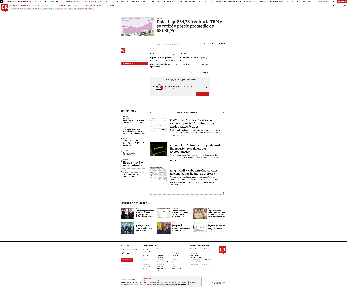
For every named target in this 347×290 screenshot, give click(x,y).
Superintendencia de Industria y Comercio (202, 264)
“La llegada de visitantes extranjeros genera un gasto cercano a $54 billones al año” (134, 131)
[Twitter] (208, 44)
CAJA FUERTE (93, 5)
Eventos (174, 259)
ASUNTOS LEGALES (81, 5)
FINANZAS (16, 5)
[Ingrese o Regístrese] (344, 5)
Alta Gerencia (161, 249)
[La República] (4, 8)
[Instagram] (132, 246)
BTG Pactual (88, 8)
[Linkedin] (212, 44)
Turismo (63, 8)
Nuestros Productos (195, 251)
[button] (152, 87)
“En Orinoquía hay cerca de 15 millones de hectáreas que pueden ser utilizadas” (134, 174)
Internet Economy (148, 266)
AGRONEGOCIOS (61, 5)
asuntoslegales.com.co (127, 282)
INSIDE (112, 5)
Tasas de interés (78, 8)
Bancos (70, 8)
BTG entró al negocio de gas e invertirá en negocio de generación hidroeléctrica (134, 163)
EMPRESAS (32, 5)
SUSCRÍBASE (342, 1)
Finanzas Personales (163, 262)
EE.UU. (137, 208)
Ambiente (210, 223)
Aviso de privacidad (195, 255)
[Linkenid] (128, 246)
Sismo (29, 8)
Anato (58, 8)
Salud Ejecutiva (176, 268)
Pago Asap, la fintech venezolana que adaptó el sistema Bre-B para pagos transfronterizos (216, 213)
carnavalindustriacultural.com (129, 284)
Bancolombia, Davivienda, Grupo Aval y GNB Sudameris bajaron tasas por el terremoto (133, 143)
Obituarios (160, 266)
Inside (173, 264)
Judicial (174, 223)
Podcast (145, 268)
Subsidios (44, 8)
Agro (125, 170)
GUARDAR (222, 43)
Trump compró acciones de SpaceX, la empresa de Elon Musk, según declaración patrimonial (145, 213)
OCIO (39, 5)
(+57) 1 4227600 (125, 254)
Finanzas (145, 262)
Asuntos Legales (147, 251)
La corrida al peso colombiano (129, 154)
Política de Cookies (179, 284)
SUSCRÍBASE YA (202, 94)
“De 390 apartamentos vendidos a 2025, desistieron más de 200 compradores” (133, 120)
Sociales (145, 272)
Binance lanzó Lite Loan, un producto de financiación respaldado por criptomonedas (195, 148)
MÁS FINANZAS (217, 193)
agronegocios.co (141, 282)
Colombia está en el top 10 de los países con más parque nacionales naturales (217, 227)
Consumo (145, 255)
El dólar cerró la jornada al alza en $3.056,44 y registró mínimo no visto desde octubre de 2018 (193, 123)
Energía (125, 159)
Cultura (138, 223)
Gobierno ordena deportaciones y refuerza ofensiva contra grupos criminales (181, 227)
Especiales (160, 259)
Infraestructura (161, 264)
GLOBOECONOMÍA (48, 5)
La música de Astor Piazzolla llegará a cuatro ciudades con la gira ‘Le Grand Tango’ (144, 227)
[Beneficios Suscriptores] (338, 5)
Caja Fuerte (160, 251)
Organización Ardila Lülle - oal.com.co (218, 282)
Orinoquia (51, 8)
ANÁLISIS (71, 5)
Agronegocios (147, 249)
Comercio (175, 208)
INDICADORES (104, 5)
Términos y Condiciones (197, 257)
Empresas (145, 259)
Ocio (173, 266)
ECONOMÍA (24, 5)
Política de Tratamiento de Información (201, 259)
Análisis (125, 150)
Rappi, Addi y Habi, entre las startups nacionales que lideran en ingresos (194, 172)
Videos (159, 272)
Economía (175, 255)
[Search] (333, 5)
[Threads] (135, 246)
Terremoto (36, 8)
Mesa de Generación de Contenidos (200, 249)
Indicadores (146, 264)
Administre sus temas (129, 63)
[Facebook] (204, 44)
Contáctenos (193, 253)
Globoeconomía (177, 262)
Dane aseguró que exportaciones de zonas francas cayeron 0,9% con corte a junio (180, 213)
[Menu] (11, 5)
